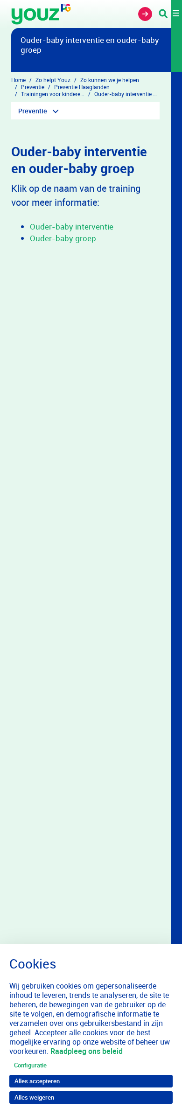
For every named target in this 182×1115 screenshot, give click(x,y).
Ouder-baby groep (63, 238)
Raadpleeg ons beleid (86, 1051)
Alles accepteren (37, 1081)
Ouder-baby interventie (71, 226)
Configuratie (30, 1065)
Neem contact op (145, 14)
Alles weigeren (34, 1097)
